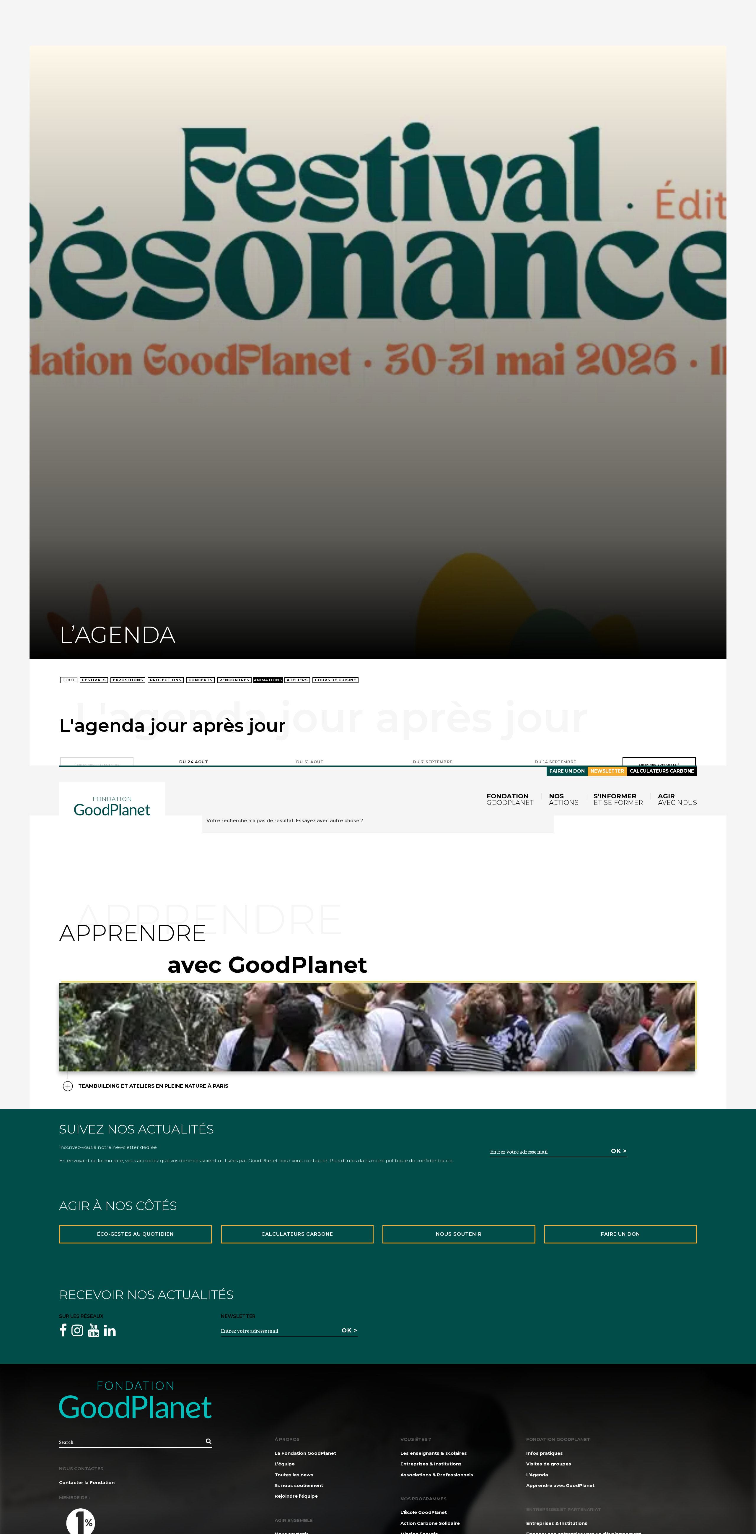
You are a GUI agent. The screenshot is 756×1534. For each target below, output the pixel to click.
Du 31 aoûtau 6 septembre (310, 764)
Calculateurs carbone (662, 771)
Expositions (128, 680)
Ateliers (297, 680)
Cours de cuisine (335, 680)
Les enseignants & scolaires (433, 1453)
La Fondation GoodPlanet (305, 1453)
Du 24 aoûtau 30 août (193, 764)
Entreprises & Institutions (431, 1464)
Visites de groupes (548, 1464)
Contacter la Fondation (87, 1482)
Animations (268, 680)
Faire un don (567, 771)
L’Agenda (537, 1475)
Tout (69, 680)
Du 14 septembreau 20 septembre (556, 764)
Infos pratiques (544, 1453)
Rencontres (234, 680)
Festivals (94, 680)
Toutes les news (294, 1475)
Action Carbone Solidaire (430, 1523)
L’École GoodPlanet (423, 1512)
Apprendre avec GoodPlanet (560, 1485)
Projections (165, 680)
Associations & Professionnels (436, 1475)
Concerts (200, 680)
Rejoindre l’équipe (296, 1496)
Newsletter (607, 771)
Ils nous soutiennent (299, 1485)
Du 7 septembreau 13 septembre (432, 764)
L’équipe (285, 1464)
